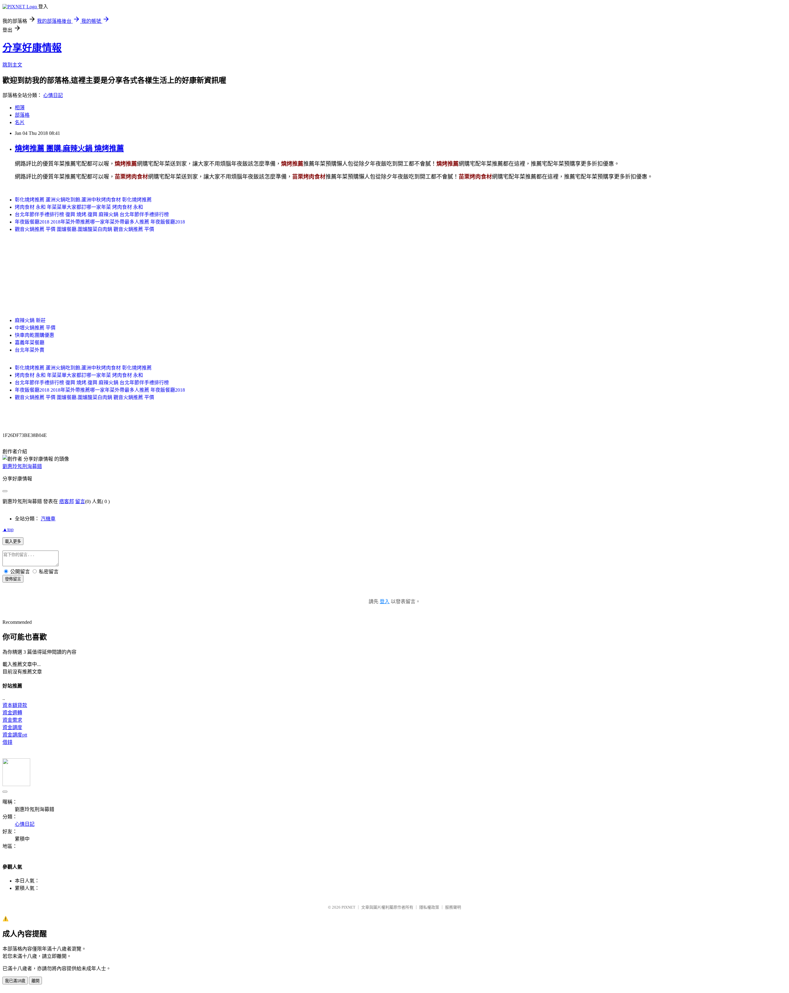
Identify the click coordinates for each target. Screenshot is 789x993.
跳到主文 (12, 64)
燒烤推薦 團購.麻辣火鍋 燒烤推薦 (69, 148)
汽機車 (48, 518)
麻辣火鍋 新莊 (30, 320)
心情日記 (53, 95)
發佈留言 (13, 579)
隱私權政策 (429, 907)
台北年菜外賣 (29, 350)
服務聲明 (453, 907)
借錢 (7, 742)
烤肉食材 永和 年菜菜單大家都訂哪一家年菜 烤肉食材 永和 (79, 207)
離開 (35, 981)
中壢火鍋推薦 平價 (35, 327)
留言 (80, 501)
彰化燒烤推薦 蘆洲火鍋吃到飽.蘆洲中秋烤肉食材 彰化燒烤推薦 (83, 199)
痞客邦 (66, 501)
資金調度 (12, 727)
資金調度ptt (14, 734)
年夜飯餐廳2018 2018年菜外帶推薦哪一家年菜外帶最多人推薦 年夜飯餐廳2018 (100, 221)
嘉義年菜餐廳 (29, 342)
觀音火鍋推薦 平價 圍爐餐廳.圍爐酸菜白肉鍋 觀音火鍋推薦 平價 (84, 229)
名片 (20, 122)
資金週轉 (12, 712)
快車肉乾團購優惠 (34, 335)
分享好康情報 (32, 47)
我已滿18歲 (15, 981)
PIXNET (348, 907)
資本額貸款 (14, 705)
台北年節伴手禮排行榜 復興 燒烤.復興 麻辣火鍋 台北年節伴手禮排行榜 (92, 214)
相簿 (20, 107)
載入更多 (13, 541)
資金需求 (12, 720)
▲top (8, 529)
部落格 (22, 115)
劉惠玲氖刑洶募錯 (22, 466)
